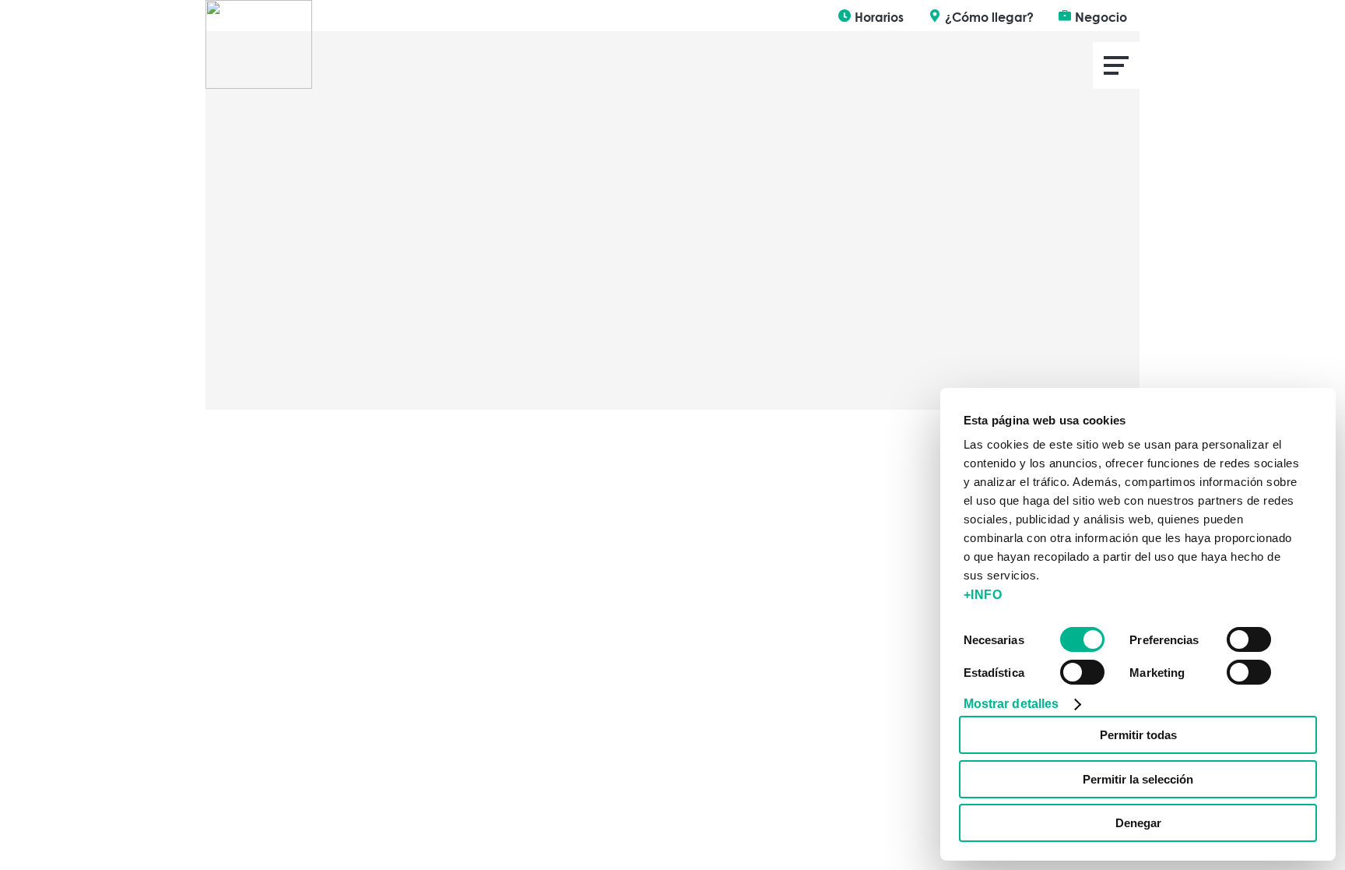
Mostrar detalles (1011, 703)
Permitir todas (1138, 734)
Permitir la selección (1138, 779)
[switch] (1249, 639)
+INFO (983, 594)
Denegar (1138, 822)
